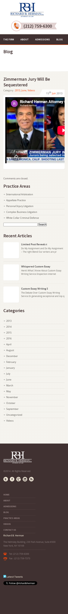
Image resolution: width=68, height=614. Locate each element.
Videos (33, 49)
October (10, 403)
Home (6, 495)
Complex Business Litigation (21, 212)
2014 (9, 326)
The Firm (8, 39)
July (8, 373)
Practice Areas (12, 49)
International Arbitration (19, 194)
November (12, 397)
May (8, 391)
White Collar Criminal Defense (22, 217)
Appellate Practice (16, 200)
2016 (9, 338)
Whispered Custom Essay (35, 266)
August (10, 350)
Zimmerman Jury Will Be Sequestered (26, 81)
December (12, 356)
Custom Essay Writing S (34, 288)
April (8, 344)
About (24, 39)
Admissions (42, 39)
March (9, 385)
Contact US (51, 49)
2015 (9, 332)
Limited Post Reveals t (34, 244)
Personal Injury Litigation (19, 206)
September (12, 409)
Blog (59, 39)
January (10, 367)
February (11, 362)
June (23, 90)
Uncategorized (14, 414)
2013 (17, 90)
